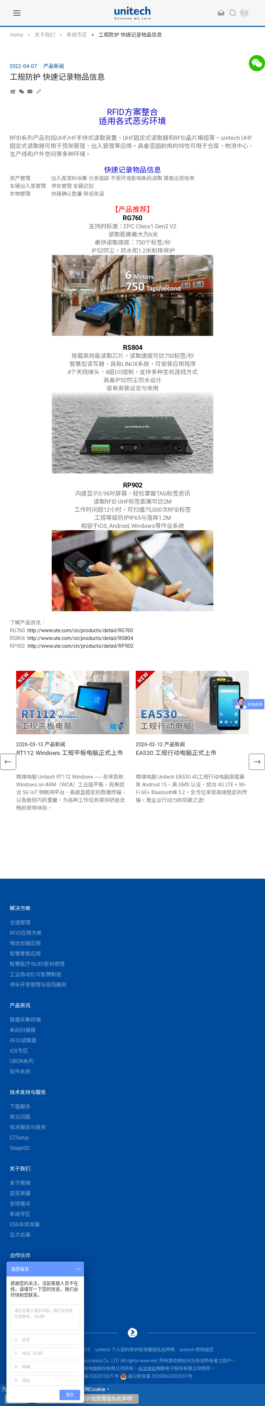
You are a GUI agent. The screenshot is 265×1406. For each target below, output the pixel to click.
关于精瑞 (20, 1183)
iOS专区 (19, 1051)
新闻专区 (77, 35)
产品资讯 (20, 1005)
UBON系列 (22, 1061)
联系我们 (20, 1270)
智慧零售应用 (25, 954)
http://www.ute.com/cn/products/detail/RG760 (80, 630)
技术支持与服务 (28, 1092)
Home (16, 35)
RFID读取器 (23, 1040)
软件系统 (20, 1072)
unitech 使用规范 (196, 1349)
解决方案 (20, 908)
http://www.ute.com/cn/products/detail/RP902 (81, 646)
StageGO (20, 1148)
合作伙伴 (20, 1255)
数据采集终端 (25, 1020)
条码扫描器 (23, 1030)
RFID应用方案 (26, 933)
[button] (8, 762)
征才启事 (20, 1235)
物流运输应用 (25, 943)
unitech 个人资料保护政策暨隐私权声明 (87, 1399)
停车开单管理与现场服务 (38, 985)
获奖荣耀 (20, 1193)
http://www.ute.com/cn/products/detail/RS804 (80, 638)
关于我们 (45, 35)
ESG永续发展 (25, 1224)
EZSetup (19, 1138)
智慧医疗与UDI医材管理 (37, 964)
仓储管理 (20, 923)
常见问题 (20, 1117)
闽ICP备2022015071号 (96, 1376)
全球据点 (20, 1204)
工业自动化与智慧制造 (35, 974)
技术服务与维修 (28, 1127)
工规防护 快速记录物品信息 (130, 35)
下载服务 (20, 1106)
